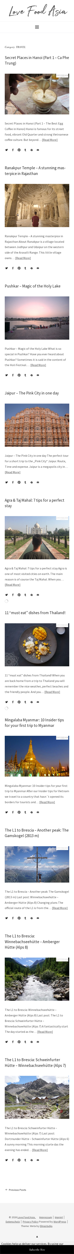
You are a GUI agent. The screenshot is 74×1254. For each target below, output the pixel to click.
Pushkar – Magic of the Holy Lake (33, 286)
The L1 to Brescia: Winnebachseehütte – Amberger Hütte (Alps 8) (32, 941)
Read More (50, 140)
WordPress (60, 1221)
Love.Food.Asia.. (26, 1217)
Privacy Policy (31, 1221)
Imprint (59, 1217)
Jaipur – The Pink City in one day (32, 393)
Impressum (45, 1217)
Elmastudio (46, 1226)
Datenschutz (13, 1221)
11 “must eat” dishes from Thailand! (35, 612)
